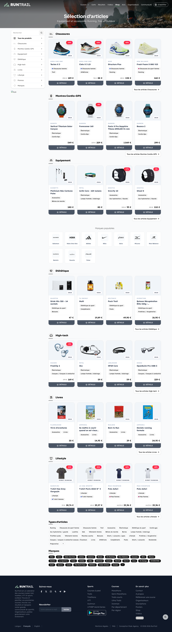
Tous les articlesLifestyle (147, 517)
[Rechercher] (41, 32)
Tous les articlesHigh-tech (146, 391)
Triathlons (91, 597)
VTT (89, 600)
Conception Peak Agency (129, 626)
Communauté (146, 5)
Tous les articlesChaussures (145, 90)
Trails (89, 594)
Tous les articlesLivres (148, 452)
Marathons (116, 590)
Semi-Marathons (119, 594)
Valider (66, 609)
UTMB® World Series (96, 607)
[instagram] (50, 591)
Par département (119, 607)
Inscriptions (141, 604)
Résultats (101, 5)
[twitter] (46, 591)
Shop (117, 5)
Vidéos (110, 5)
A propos (140, 594)
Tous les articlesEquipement (145, 219)
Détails (62, 83)
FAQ (113, 626)
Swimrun (91, 604)
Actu (123, 5)
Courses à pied (94, 590)
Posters (139, 607)
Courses (83, 5)
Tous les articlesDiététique (146, 329)
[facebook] (41, 591)
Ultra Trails (116, 600)
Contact (139, 590)
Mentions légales (101, 626)
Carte (93, 5)
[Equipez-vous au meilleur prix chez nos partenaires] (28, 92)
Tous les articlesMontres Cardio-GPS (142, 154)
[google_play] (64, 591)
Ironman (115, 604)
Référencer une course (145, 597)
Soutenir (140, 618)
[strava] (55, 591)
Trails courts (117, 597)
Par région (116, 610)
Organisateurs (133, 5)
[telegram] (60, 591)
